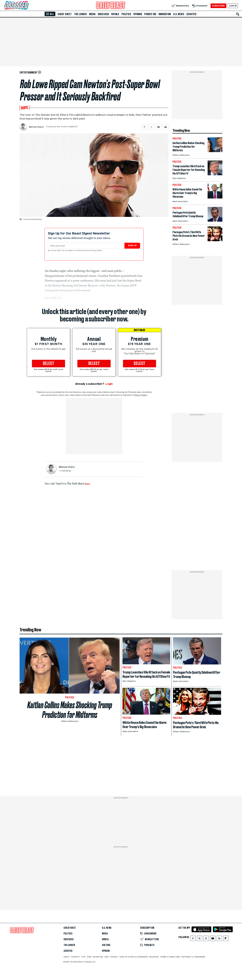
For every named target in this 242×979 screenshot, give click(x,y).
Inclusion (154, 957)
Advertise (98, 957)
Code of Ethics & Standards (133, 957)
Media (92, 14)
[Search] (237, 14)
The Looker (80, 14)
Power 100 (150, 14)
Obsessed (103, 14)
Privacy (114, 957)
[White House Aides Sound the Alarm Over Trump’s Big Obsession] (215, 197)
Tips (83, 957)
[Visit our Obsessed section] (27, 6)
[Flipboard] (225, 939)
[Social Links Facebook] (193, 939)
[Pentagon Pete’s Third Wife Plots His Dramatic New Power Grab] (215, 240)
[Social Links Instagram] (206, 939)
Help (107, 957)
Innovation (165, 14)
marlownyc (66, 471)
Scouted (191, 14)
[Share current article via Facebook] (144, 127)
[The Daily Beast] (110, 6)
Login (109, 383)
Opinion (137, 14)
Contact (75, 957)
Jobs (89, 957)
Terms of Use (83, 250)
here (87, 483)
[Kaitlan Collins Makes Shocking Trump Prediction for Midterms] (215, 151)
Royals (115, 14)
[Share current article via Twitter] (151, 127)
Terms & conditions (170, 957)
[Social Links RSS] (219, 939)
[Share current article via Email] (158, 127)
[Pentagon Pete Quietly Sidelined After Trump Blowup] (215, 220)
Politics (126, 14)
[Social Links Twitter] (199, 939)
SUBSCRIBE (218, 5)
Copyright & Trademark (193, 957)
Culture (106, 945)
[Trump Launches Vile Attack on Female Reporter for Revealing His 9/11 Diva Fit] (215, 174)
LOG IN (233, 5)
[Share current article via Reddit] (165, 127)
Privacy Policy (96, 250)
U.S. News (178, 14)
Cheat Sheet (65, 14)
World (105, 939)
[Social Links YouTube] (212, 939)
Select (48, 363)
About (67, 957)
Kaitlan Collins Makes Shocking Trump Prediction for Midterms (69, 710)
